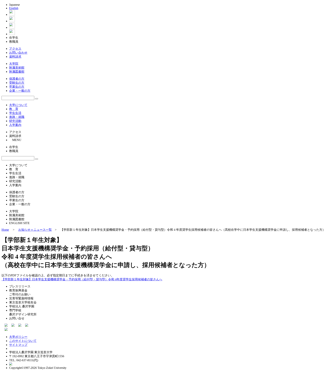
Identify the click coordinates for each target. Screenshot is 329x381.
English (13, 8)
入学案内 (15, 124)
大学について (18, 105)
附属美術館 (16, 67)
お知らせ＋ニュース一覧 (35, 229)
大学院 (13, 63)
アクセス (15, 48)
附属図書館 (16, 71)
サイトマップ (18, 344)
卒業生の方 (16, 86)
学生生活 (15, 113)
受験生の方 (16, 82)
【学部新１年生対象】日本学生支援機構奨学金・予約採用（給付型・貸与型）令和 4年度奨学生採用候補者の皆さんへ (82, 279)
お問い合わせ (18, 52)
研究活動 (15, 120)
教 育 (13, 109)
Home (5, 229)
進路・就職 (16, 117)
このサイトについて (23, 340)
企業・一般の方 (19, 90)
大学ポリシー (18, 336)
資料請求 (15, 56)
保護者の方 (16, 78)
